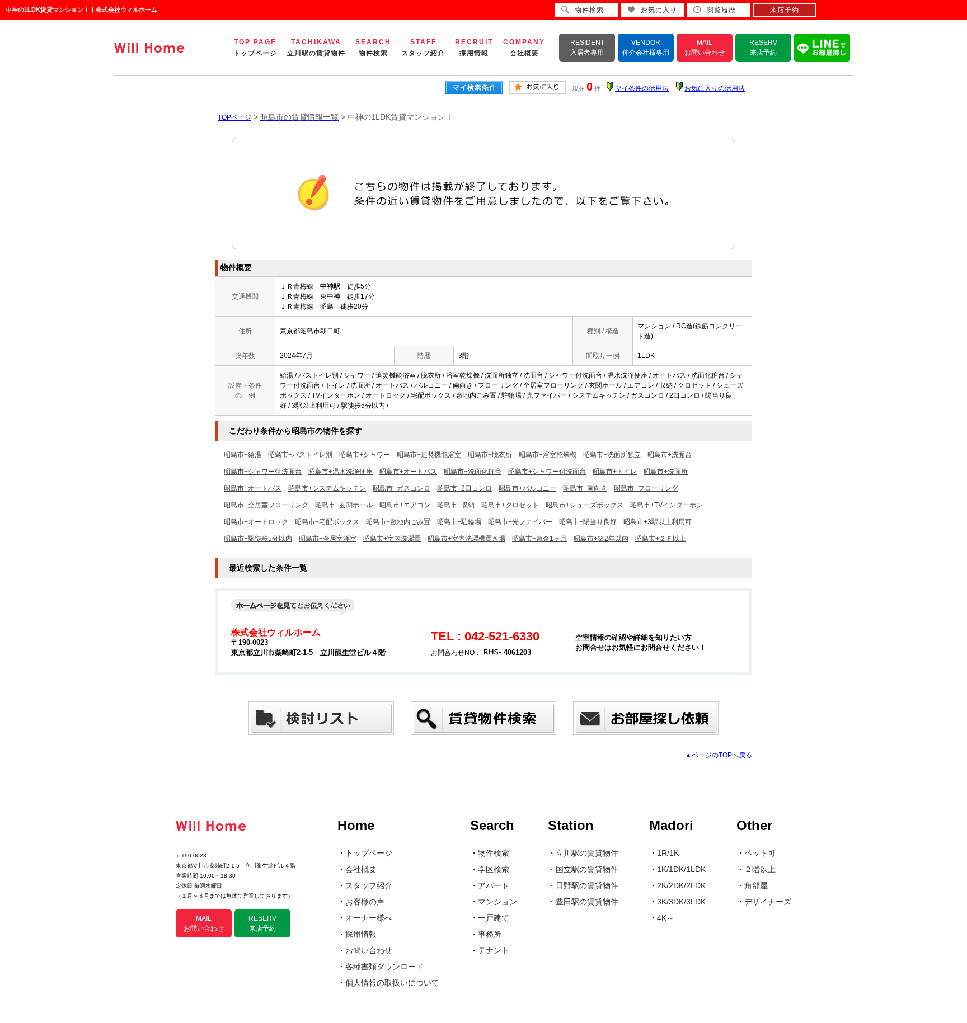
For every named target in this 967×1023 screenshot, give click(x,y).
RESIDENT (587, 47)
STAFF (423, 47)
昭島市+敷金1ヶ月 (539, 539)
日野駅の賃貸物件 (587, 885)
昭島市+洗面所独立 (612, 455)
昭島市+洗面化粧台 (472, 471)
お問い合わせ (368, 950)
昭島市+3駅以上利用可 (657, 522)
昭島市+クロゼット (510, 505)
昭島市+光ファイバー (520, 522)
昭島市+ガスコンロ (401, 488)
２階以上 (760, 869)
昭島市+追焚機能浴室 (429, 455)
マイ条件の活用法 (642, 88)
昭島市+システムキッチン (327, 488)
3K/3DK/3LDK (681, 901)
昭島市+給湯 (242, 455)
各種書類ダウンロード (384, 966)
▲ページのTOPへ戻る (718, 755)
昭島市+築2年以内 (601, 539)
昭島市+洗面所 (666, 471)
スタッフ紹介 (368, 885)
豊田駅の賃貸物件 (587, 901)
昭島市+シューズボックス (584, 505)
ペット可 (760, 852)
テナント (493, 950)
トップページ (368, 852)
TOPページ (234, 117)
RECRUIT (474, 47)
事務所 (489, 934)
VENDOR (645, 47)
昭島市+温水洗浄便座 (340, 471)
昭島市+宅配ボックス (327, 522)
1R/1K (668, 852)
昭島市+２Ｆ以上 (660, 539)
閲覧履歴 (721, 10)
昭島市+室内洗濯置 (392, 539)
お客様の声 (364, 901)
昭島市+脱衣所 (490, 455)
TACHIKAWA (316, 47)
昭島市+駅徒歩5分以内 (258, 539)
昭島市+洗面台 (669, 455)
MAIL (704, 47)
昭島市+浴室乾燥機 (547, 455)
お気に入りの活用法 (714, 88)
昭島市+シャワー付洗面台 (263, 471)
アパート (493, 885)
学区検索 (493, 869)
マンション (497, 901)
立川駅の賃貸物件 (587, 852)
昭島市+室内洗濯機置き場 (466, 539)
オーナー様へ (368, 917)
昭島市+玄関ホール (344, 505)
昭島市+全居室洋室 (327, 539)
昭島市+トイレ (615, 471)
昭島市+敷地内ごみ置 (398, 522)
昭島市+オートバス (408, 471)
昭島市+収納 (456, 505)
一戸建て (493, 917)
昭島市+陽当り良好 (588, 522)
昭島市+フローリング (646, 488)
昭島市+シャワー (364, 455)
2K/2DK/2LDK (681, 885)
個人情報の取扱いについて (392, 982)
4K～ (665, 917)
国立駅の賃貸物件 (587, 869)
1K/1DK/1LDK (681, 869)
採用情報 (361, 934)
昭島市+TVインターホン (666, 505)
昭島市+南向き (585, 488)
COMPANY (524, 47)
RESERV (763, 47)
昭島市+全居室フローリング (266, 505)
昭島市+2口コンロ (464, 488)
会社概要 (361, 869)
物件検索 (493, 852)
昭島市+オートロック (256, 522)
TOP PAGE (255, 47)
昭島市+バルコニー (527, 488)
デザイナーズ (767, 901)
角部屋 (756, 885)
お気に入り (659, 10)
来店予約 (784, 10)
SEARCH (373, 47)
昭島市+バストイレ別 (300, 455)
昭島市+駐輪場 (459, 522)
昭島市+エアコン (404, 505)
